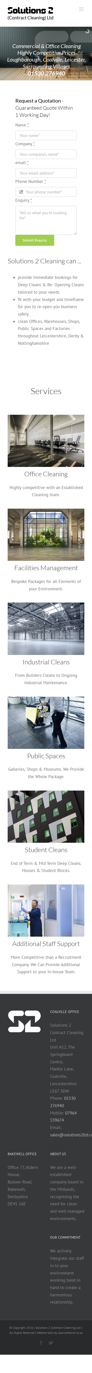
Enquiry (23, 200)
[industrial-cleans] (46, 604)
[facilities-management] (46, 510)
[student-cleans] (46, 792)
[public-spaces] (46, 699)
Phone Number (30, 181)
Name (22, 125)
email (22, 162)
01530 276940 (46, 73)
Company (25, 144)
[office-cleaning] (46, 417)
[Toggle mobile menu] (81, 9)
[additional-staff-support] (46, 886)
